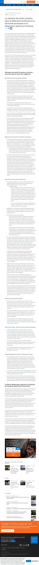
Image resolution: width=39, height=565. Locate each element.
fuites (16, 350)
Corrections (9, 547)
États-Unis (19, 4)
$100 (13, 448)
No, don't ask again (29, 9)
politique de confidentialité (12, 562)
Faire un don (31, 2)
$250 (18, 448)
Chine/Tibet (27, 4)
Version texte (4, 549)
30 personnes (13, 113)
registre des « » (24, 240)
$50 (8, 448)
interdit (15, 96)
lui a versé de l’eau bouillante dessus (18, 169)
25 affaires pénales (23, 279)
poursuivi (20, 340)
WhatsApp (18, 365)
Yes (23, 9)
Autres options (35, 561)
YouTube (25, 365)
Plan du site (23, 547)
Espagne (32, 4)
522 (34, 140)
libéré (17, 118)
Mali (23, 4)
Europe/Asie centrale (15, 462)
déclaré (22, 163)
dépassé (23, 140)
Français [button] (24, 1)
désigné (10, 110)
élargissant (13, 332)
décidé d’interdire (27, 301)
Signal (21, 365)
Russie (21, 462)
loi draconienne (16, 237)
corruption (10, 350)
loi (13, 203)
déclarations (32, 65)
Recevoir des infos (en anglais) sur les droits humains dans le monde (13, 538)
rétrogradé (26, 90)
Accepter (28, 561)
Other (18, 451)
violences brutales (30, 159)
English (10, 14)
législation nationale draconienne (14, 361)
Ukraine (14, 4)
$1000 (13, 451)
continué (13, 367)
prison (29, 151)
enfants (17, 348)
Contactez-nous (4, 547)
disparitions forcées (30, 321)
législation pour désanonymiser (24, 370)
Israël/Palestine (8, 4)
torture (19, 157)
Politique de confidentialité (16, 547)
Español (15, 14)
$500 (8, 451)
